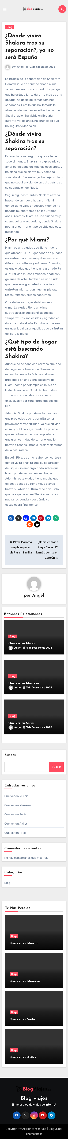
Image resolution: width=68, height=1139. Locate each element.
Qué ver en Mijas (15, 832)
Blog (9, 27)
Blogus (53, 1129)
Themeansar (34, 1134)
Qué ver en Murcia (22, 643)
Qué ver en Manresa (23, 683)
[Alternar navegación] (4, 9)
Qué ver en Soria (21, 723)
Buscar (10, 755)
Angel (20, 66)
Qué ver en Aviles (16, 823)
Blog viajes (34, 1098)
